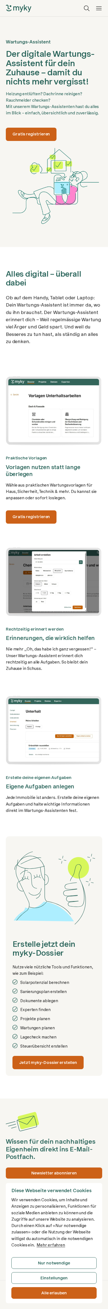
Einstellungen (53, 1277)
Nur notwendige (54, 1263)
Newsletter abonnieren (53, 1173)
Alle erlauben (54, 1292)
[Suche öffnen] (86, 8)
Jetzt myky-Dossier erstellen (48, 1062)
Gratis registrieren (31, 134)
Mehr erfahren (51, 1245)
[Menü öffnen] (98, 8)
